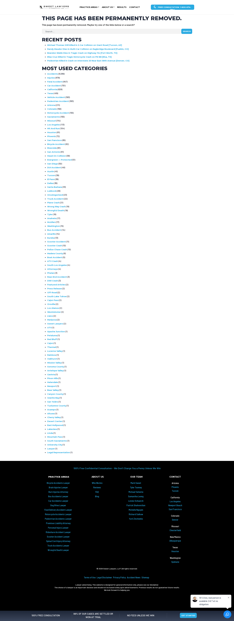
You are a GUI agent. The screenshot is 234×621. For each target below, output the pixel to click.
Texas (50, 93)
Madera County (55, 253)
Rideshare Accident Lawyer (58, 532)
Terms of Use (90, 577)
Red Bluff (52, 339)
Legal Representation (58, 452)
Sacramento (53, 117)
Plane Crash (53, 202)
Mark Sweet (136, 483)
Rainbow (51, 355)
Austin (50, 171)
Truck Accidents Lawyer (58, 545)
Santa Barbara (54, 187)
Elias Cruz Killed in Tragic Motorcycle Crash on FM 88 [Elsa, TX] (79, 57)
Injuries (51, 78)
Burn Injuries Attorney (58, 491)
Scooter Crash (54, 245)
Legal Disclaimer (104, 577)
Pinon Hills (52, 378)
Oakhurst (52, 359)
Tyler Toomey (136, 487)
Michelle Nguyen (136, 509)
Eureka (50, 238)
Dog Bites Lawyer (58, 505)
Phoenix (51, 136)
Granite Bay (53, 398)
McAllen (51, 222)
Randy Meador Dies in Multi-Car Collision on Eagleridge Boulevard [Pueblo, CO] (88, 49)
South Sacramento (57, 441)
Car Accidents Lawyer (58, 500)
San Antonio (53, 152)
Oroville (51, 304)
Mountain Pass (54, 437)
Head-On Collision (56, 156)
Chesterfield (175, 530)
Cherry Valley (54, 417)
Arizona (51, 105)
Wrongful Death (55, 210)
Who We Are (97, 483)
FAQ (97, 491)
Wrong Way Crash (56, 206)
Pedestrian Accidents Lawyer (58, 518)
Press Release (54, 288)
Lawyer (51, 448)
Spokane (175, 561)
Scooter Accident (56, 241)
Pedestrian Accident (58, 101)
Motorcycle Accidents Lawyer (58, 514)
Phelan (50, 273)
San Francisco (54, 140)
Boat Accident (54, 257)
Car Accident (54, 85)
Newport (51, 386)
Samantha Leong (136, 496)
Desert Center (54, 421)
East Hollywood (55, 425)
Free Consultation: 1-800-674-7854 (174, 8)
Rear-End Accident (57, 277)
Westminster (54, 312)
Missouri (51, 121)
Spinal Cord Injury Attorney (58, 541)
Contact (134, 7)
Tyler (50, 214)
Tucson (51, 175)
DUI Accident (54, 167)
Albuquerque (175, 540)
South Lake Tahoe (56, 296)
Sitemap (145, 577)
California (52, 89)
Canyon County (55, 394)
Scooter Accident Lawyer (58, 536)
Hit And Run (53, 128)
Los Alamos (53, 308)
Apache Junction (56, 331)
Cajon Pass (52, 300)
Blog (97, 496)
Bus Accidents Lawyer (58, 496)
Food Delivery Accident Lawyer (58, 509)
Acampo (51, 409)
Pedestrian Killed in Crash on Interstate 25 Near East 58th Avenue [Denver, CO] (88, 61)
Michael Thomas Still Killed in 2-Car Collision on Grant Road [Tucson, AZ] (84, 45)
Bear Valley (53, 390)
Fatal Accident (54, 82)
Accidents (52, 74)
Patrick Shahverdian (135, 505)
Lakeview (52, 429)
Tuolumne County (56, 406)
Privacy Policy (119, 577)
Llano (50, 316)
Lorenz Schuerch (135, 500)
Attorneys (52, 269)
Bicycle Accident (56, 144)
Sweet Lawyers (55, 323)
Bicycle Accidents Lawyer (58, 483)
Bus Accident (54, 230)
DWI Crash (52, 281)
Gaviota (51, 374)
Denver (175, 519)
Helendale (52, 382)
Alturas (51, 413)
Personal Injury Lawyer (58, 527)
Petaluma (52, 335)
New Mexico (175, 536)
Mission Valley (54, 363)
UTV (49, 327)
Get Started (188, 615)
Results (121, 7)
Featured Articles (56, 284)
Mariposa (52, 320)
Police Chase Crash (57, 249)
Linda (50, 433)
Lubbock (51, 191)
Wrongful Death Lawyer (58, 550)
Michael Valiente (136, 491)
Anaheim (51, 218)
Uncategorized (55, 195)
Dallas (50, 183)
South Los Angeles (57, 265)
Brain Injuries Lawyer (58, 487)
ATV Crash (52, 261)
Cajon (50, 343)
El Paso (51, 179)
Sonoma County (55, 366)
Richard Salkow (136, 514)
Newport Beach (175, 505)
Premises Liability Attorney (58, 523)
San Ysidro (52, 402)
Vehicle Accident (56, 97)
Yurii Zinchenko (136, 518)
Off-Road (52, 292)
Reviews (97, 487)
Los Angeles (53, 124)
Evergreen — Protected (59, 160)
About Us (107, 7)
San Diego (52, 164)
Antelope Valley (55, 370)
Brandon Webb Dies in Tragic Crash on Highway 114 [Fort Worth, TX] (82, 53)
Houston (51, 132)
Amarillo (51, 234)
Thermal (51, 347)
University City (54, 445)
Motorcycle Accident (58, 113)
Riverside (52, 148)
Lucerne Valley (54, 351)
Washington (53, 226)
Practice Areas (89, 7)
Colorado (52, 109)
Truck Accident (55, 199)
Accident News (133, 577)
